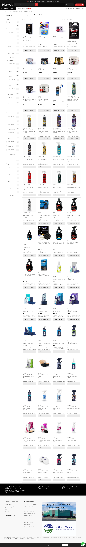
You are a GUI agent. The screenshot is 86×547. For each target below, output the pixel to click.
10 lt (9, 171)
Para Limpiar (11, 146)
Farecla (9, 36)
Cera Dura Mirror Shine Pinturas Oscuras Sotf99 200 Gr (44, 71)
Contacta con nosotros (11, 501)
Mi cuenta (70, 4)
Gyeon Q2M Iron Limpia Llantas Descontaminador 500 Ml (73, 408)
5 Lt (8, 167)
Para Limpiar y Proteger (11, 150)
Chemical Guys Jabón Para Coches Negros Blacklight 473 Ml (28, 159)
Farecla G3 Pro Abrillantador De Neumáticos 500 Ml (57, 215)
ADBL (9, 22)
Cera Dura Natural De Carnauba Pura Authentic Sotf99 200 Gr (58, 71)
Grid (23, 19)
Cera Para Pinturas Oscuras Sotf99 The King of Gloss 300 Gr (29, 99)
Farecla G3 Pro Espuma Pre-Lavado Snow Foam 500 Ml (58, 244)
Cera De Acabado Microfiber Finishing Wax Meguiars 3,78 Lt (73, 43)
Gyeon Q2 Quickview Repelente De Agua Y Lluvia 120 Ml (43, 311)
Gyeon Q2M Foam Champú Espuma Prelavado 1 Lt (27, 408)
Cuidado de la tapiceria (11, 80)
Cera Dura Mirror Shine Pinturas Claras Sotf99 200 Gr (28, 71)
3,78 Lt (9, 164)
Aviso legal (27, 517)
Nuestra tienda (28, 515)
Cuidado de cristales (10, 75)
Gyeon (9, 46)
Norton (39, 212)
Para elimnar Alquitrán (11, 142)
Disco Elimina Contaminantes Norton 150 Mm (44, 215)
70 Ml (9, 181)
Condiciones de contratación (31, 520)
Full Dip (9, 39)
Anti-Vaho (10, 113)
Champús (10, 71)
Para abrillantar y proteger (11, 117)
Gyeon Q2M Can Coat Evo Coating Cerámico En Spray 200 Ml (29, 376)
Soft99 (39, 36)
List (25, 19)
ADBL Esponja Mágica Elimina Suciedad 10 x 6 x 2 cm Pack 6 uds (29, 39)
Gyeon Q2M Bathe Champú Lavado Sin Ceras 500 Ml (44, 344)
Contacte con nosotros (29, 526)
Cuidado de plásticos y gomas (10, 93)
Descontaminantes (12, 102)
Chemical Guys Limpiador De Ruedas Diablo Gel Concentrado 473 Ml (29, 187)
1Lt (8, 160)
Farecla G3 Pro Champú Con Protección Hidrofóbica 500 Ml (28, 247)
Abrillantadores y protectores (11, 64)
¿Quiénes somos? (28, 506)
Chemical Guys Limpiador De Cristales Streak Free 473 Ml (73, 159)
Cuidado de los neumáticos (11, 89)
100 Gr (9, 188)
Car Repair (10, 25)
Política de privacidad (29, 511)
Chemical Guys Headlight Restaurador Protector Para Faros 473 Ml (44, 131)
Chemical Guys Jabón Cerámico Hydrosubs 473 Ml (59, 131)
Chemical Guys (11, 29)
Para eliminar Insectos (11, 133)
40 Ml (9, 178)
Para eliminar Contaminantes (11, 128)
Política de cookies (28, 522)
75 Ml (9, 185)
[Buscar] (36, 4)
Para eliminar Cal (12, 124)
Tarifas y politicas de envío (30, 504)
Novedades (26, 8)
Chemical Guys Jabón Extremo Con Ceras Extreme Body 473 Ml (72, 131)
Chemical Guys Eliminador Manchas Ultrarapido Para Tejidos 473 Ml (29, 131)
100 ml (9, 192)
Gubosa (9, 43)
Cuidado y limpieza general (10, 98)
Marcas (19, 8)
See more (12, 57)
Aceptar (65, 545)
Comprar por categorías (8, 8)
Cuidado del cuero (11, 84)
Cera (9, 68)
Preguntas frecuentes (29, 513)
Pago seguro (27, 509)
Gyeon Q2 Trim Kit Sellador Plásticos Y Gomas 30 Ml (72, 311)
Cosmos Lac (11, 32)
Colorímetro (27, 524)
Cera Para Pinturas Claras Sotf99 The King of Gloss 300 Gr (73, 71)
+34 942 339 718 (71, 8)
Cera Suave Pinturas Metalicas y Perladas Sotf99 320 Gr (43, 99)
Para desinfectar (12, 121)
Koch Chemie (11, 50)
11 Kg (9, 174)
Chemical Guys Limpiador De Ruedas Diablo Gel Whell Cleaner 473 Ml (44, 187)
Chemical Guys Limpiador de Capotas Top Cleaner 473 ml (59, 159)
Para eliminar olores (11, 137)
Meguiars (69, 40)
